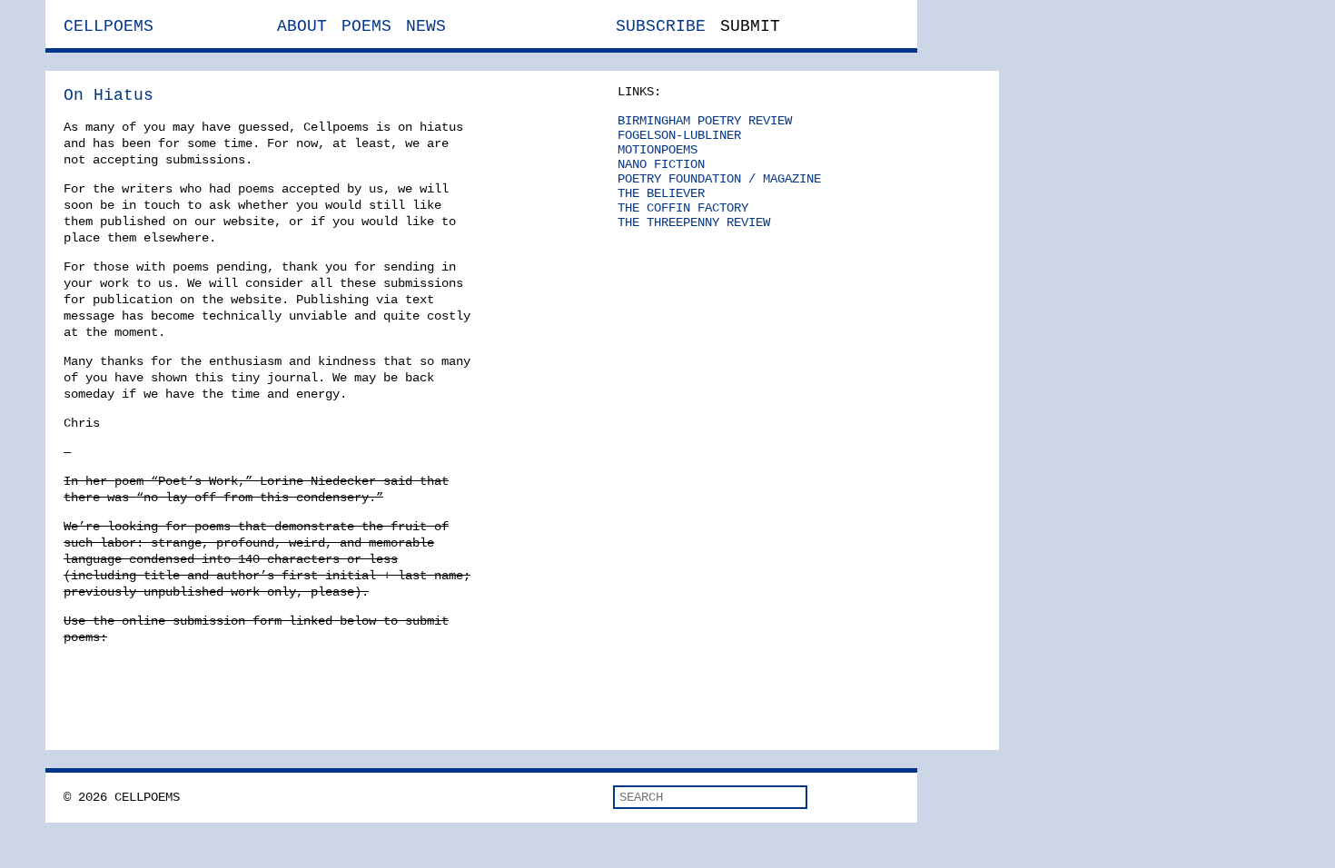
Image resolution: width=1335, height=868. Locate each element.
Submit (750, 26)
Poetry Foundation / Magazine (719, 179)
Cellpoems (108, 26)
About (302, 26)
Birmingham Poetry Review (705, 120)
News (426, 26)
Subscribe (661, 26)
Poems (366, 26)
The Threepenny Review (694, 222)
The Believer (661, 193)
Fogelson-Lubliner (679, 135)
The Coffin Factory (683, 208)
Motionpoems (657, 150)
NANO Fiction (661, 164)
